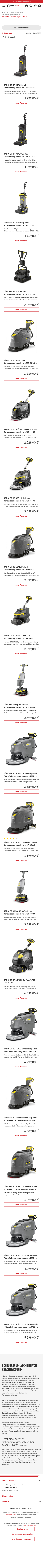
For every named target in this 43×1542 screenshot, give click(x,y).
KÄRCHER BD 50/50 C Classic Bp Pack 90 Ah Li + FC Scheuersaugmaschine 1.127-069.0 (20, 1188)
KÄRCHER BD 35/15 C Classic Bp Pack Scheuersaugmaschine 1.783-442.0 (20, 430)
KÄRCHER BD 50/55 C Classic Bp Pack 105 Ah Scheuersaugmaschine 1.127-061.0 (20, 1050)
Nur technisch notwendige (22, 1534)
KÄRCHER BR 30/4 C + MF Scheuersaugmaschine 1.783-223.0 (19, 86)
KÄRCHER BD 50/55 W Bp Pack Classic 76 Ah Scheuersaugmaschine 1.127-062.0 (21, 1256)
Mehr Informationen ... (30, 1525)
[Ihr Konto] (35, 6)
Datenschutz (24, 1508)
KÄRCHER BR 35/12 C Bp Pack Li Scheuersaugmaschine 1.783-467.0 (19, 637)
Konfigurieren (22, 1529)
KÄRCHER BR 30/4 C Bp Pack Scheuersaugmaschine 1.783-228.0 (19, 224)
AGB (32, 1508)
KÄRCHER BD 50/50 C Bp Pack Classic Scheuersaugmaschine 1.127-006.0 (20, 843)
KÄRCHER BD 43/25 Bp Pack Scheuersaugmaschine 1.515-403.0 (19, 568)
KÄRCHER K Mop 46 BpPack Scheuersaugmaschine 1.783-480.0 (20, 706)
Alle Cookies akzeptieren (22, 1539)
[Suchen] (26, 6)
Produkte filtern (23, 28)
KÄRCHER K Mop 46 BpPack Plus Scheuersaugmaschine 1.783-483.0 (20, 912)
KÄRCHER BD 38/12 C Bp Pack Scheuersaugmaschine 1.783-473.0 (19, 499)
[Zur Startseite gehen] (15, 6)
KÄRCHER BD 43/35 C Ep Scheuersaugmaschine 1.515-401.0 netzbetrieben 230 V (19, 361)
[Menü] (3, 6)
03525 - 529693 (9, 1488)
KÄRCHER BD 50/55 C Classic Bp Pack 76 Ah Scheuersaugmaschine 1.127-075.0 (20, 775)
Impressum (14, 1508)
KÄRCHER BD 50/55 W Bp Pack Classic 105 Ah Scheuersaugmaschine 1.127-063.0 (21, 1325)
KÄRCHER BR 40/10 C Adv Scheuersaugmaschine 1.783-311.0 (19, 293)
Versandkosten (11, 1514)
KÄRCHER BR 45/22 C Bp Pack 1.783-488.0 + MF (20, 981)
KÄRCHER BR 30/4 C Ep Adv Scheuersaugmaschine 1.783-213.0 (19, 155)
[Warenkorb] (39, 6)
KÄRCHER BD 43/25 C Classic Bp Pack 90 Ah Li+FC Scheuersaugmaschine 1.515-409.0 (20, 1119)
